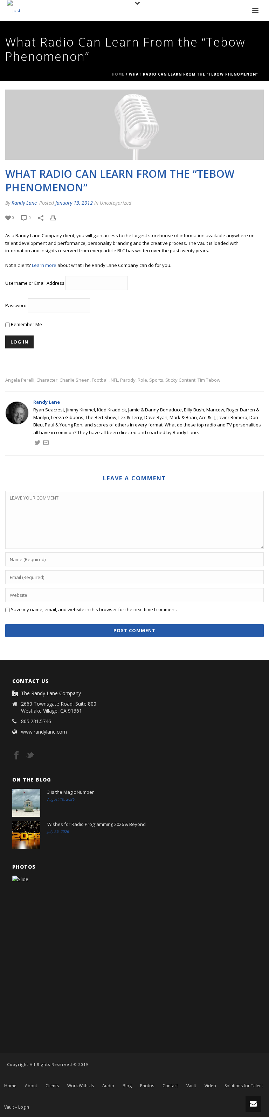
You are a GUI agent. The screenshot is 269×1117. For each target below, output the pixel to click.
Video (210, 1086)
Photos (147, 1086)
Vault (191, 1086)
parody (128, 380)
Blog (127, 1086)
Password (16, 306)
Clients (52, 1086)
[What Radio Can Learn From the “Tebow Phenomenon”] (134, 125)
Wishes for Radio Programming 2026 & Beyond (96, 824)
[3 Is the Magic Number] (26, 803)
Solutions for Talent (244, 1086)
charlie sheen (75, 380)
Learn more (44, 265)
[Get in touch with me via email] (46, 443)
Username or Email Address (34, 283)
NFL (114, 380)
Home (118, 74)
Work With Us (80, 1086)
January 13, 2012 (74, 202)
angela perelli (19, 380)
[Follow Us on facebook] (16, 755)
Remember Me (26, 324)
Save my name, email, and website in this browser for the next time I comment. (94, 609)
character (46, 380)
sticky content (180, 380)
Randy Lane (24, 202)
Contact (170, 1086)
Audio (108, 1086)
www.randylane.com (44, 732)
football (100, 380)
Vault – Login (16, 1107)
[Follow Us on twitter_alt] (30, 755)
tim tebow (209, 380)
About (31, 1086)
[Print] (56, 217)
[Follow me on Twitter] (37, 443)
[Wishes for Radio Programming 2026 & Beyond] (26, 835)
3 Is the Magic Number (70, 792)
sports (156, 380)
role (142, 380)
